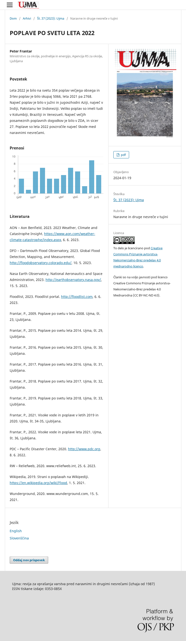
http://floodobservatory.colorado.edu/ (40, 262)
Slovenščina (19, 538)
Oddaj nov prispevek (29, 560)
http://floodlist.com (77, 296)
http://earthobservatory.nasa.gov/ (73, 279)
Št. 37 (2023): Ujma (50, 18)
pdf (123, 155)
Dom (13, 18)
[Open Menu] (10, 5)
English (16, 531)
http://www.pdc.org (84, 449)
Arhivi (27, 18)
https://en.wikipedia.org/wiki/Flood (38, 482)
